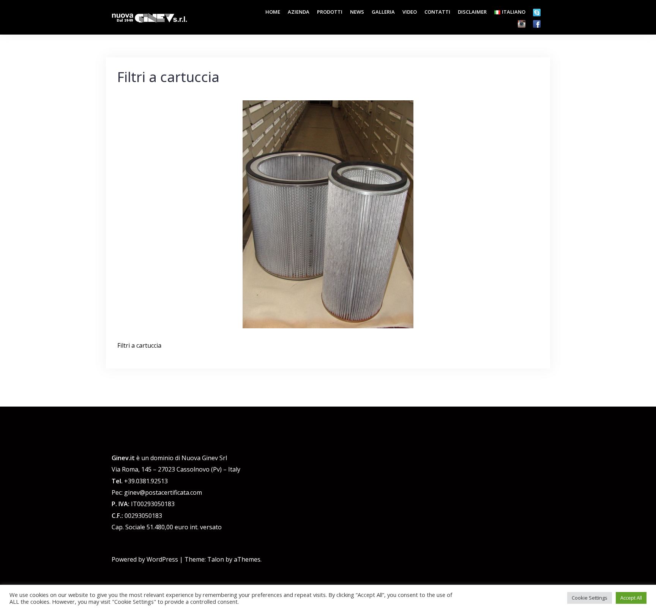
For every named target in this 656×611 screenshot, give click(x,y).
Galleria (383, 11)
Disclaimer (472, 11)
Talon (215, 559)
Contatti (437, 11)
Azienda (298, 11)
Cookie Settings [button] (589, 597)
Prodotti (329, 11)
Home (272, 11)
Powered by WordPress (145, 559)
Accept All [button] (631, 597)
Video (409, 11)
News (357, 11)
